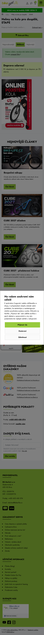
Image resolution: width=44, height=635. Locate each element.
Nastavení (22, 331)
